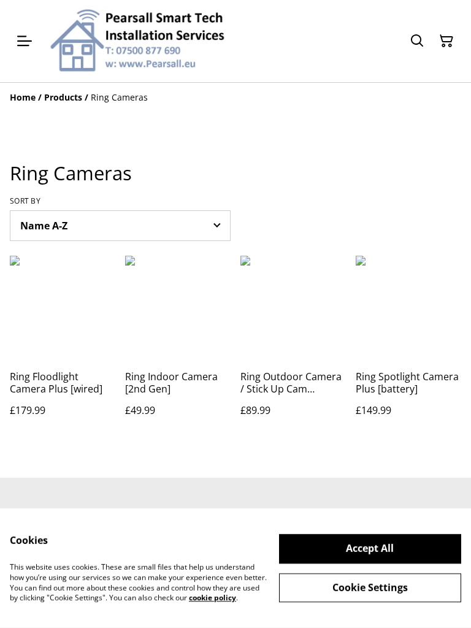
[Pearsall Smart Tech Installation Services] (136, 41)
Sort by (25, 201)
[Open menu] (24, 41)
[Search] (417, 41)
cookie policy (212, 597)
